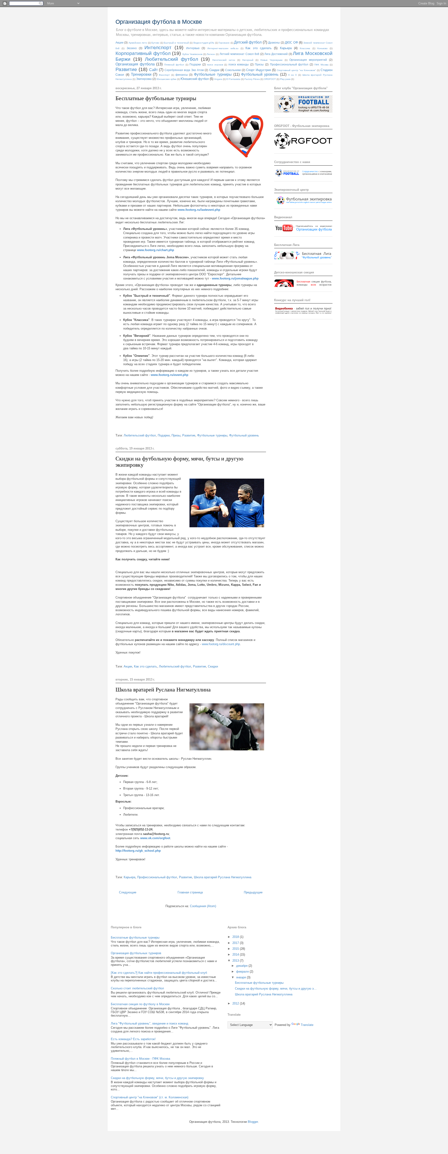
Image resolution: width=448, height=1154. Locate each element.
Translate (307, 1025)
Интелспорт (158, 47)
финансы (181, 74)
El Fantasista (233, 79)
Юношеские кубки (166, 79)
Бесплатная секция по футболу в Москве (140, 1004)
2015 (236, 948)
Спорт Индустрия (258, 70)
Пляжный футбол (174, 64)
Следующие (127, 892)
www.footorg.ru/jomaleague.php (235, 278)
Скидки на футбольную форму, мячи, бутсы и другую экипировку (157, 1078)
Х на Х (292, 75)
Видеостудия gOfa (203, 42)
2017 (236, 943)
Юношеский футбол (195, 79)
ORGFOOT (270, 79)
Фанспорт (164, 75)
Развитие (126, 69)
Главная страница (190, 892)
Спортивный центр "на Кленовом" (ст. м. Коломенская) (149, 1097)
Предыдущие (253, 892)
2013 (236, 960)
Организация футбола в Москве (159, 21)
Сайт (153, 70)
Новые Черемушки (271, 60)
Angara (218, 79)
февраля (243, 971)
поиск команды (238, 64)
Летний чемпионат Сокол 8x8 (239, 53)
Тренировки (141, 74)
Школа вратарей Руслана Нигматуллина (163, 690)
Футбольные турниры (213, 74)
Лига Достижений (276, 53)
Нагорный (247, 60)
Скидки (214, 70)
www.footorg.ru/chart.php (155, 250)
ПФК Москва (321, 64)
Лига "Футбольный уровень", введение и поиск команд (149, 1023)
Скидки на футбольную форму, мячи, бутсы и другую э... (276, 988)
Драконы (274, 42)
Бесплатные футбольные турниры (156, 98)
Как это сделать (258, 48)
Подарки (195, 64)
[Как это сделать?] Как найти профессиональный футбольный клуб (159, 972)
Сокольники (233, 69)
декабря (242, 965)
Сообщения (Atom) (203, 906)
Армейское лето (138, 42)
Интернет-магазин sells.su (222, 48)
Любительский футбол (171, 59)
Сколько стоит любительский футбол (137, 988)
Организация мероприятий (308, 59)
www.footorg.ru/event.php (169, 375)
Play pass (285, 79)
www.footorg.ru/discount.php (221, 644)
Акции (119, 42)
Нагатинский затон (223, 60)
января (241, 977)
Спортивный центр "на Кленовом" (296, 70)
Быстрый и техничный (176, 42)
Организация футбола (135, 64)
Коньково (322, 48)
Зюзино (132, 48)
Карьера (286, 48)
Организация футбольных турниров (136, 953)
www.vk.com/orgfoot (155, 838)
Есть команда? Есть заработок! (133, 1039)
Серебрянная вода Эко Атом (184, 69)
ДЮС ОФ (291, 42)
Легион (211, 54)
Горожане (224, 42)
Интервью (193, 48)
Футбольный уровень (259, 74)
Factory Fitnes (252, 79)
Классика (305, 48)
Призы (259, 64)
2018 (236, 937)
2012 (236, 1003)
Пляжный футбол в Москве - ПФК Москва (140, 1058)
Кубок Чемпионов (192, 54)
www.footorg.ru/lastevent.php (199, 209)
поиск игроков (215, 64)
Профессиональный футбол (289, 64)
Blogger (253, 1121)
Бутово (155, 42)
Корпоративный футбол (143, 53)
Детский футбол (248, 42)
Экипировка (144, 78)
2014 (236, 954)
